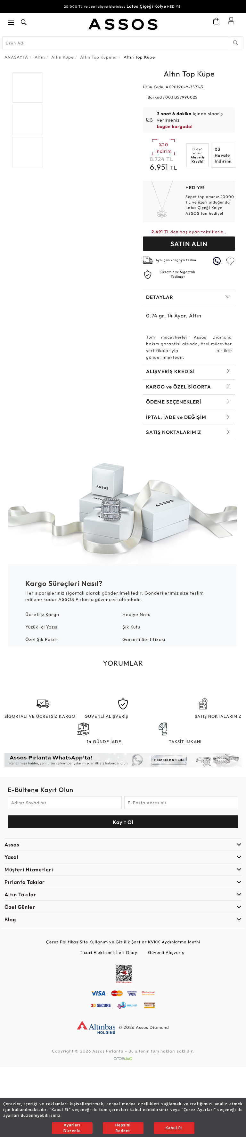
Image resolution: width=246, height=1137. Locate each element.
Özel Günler (19, 907)
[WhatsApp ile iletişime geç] (217, 261)
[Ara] (23, 22)
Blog (10, 919)
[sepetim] (216, 21)
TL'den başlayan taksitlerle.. (189, 231)
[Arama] (235, 42)
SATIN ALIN (189, 244)
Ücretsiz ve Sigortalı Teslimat (177, 274)
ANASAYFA (16, 57)
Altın (40, 57)
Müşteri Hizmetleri (28, 869)
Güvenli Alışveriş (166, 952)
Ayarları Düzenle (72, 1127)
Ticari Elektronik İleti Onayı (109, 952)
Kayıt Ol (123, 822)
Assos (11, 844)
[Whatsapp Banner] (123, 760)
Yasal (11, 857)
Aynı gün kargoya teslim (176, 260)
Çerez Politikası (63, 941)
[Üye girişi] (231, 20)
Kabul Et (174, 1128)
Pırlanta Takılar (24, 882)
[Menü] (10, 22)
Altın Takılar (20, 894)
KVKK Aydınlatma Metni (174, 941)
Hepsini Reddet (123, 1127)
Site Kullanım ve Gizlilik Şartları (114, 941)
